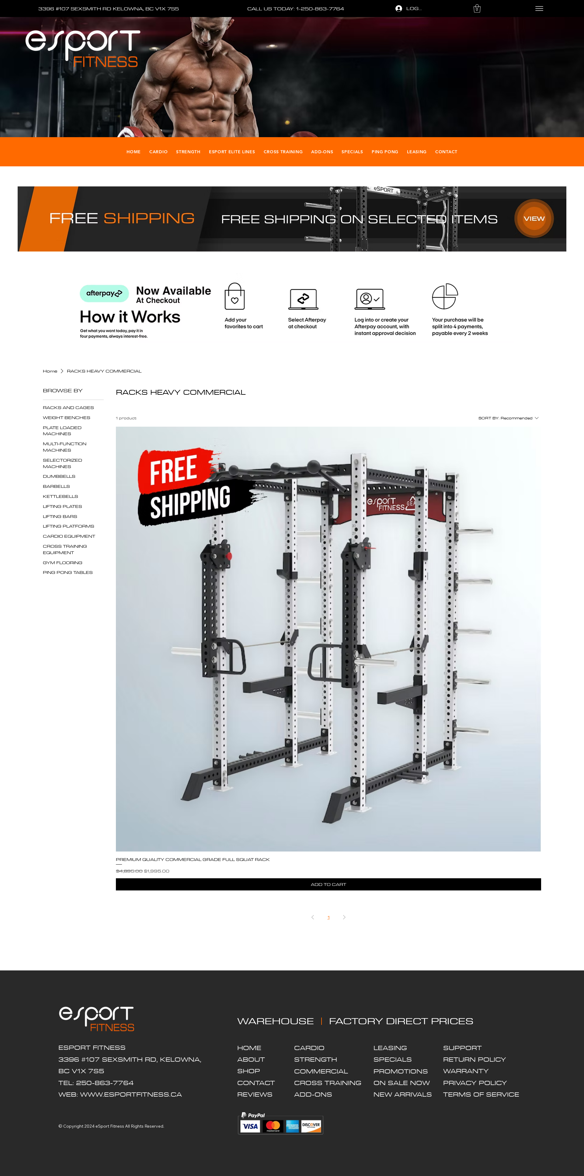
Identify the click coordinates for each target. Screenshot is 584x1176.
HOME (249, 1047)
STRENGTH (315, 1059)
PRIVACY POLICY (475, 1082)
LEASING (390, 1047)
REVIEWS (255, 1094)
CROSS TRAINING (327, 1082)
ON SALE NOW (402, 1082)
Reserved (153, 1126)
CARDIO (309, 1047)
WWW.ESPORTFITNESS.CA (131, 1094)
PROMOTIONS (401, 1071)
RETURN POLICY (474, 1059)
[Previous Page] (312, 917)
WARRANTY (466, 1071)
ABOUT (251, 1059)
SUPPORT (462, 1047)
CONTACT (256, 1082)
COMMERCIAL (321, 1071)
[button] (477, 8)
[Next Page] (344, 917)
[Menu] (539, 8)
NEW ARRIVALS (403, 1094)
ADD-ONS (313, 1094)
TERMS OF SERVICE (481, 1094)
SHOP (248, 1071)
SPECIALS (393, 1059)
